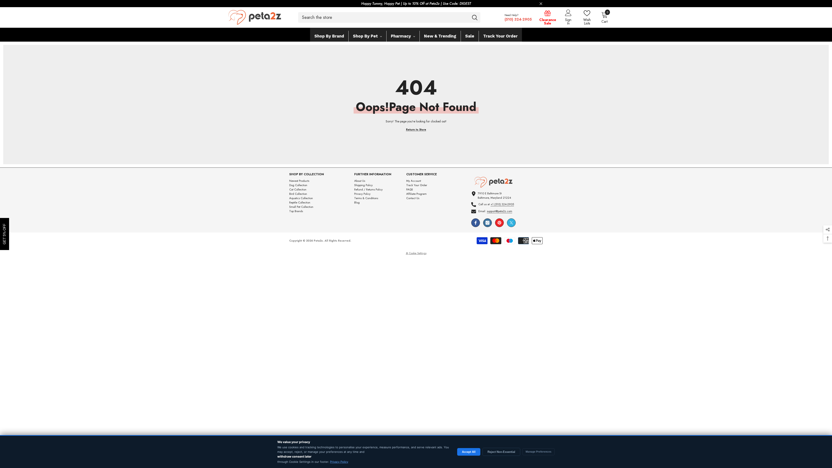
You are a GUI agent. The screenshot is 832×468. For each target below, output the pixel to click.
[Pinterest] (499, 222)
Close (541, 4)
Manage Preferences (538, 451)
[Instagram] (487, 222)
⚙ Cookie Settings (416, 253)
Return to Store (416, 130)
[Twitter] (511, 222)
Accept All (469, 451)
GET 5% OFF (4, 234)
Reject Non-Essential (501, 451)
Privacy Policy (339, 461)
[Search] (389, 17)
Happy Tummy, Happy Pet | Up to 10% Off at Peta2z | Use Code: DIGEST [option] (416, 3)
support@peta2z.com (499, 211)
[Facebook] (475, 222)
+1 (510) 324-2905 (502, 204)
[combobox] (383, 17)
